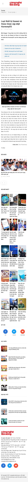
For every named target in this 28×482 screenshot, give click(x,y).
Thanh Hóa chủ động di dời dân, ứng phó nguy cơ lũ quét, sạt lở (22, 211)
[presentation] (2, 182)
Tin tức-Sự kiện (11, 12)
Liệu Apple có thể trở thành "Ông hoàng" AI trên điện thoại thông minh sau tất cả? (5, 316)
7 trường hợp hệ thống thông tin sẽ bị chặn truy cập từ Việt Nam (5, 235)
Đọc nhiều (4, 341)
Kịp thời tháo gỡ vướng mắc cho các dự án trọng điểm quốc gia (13, 173)
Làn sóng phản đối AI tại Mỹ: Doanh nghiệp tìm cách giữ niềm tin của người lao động (13, 212)
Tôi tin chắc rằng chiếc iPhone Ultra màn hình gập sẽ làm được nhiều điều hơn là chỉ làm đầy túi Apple (13, 290)
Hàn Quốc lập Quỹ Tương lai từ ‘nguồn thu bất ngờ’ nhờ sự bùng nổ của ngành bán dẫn (13, 316)
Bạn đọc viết (4, 394)
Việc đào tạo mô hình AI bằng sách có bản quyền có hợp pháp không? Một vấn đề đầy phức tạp (21, 290)
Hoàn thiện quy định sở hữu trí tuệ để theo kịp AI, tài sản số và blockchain (5, 262)
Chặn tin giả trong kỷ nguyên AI (21, 233)
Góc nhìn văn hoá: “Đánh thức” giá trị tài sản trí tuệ (5, 210)
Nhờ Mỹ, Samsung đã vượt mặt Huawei (13, 51)
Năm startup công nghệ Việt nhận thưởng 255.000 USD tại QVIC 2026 (13, 262)
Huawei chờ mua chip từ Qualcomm (13, 48)
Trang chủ (3, 12)
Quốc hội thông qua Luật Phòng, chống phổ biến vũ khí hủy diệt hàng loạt (22, 316)
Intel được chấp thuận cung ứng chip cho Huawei (16, 45)
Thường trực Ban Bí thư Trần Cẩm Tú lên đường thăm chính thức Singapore (22, 263)
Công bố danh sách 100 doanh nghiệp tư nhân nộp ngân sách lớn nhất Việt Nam (5, 288)
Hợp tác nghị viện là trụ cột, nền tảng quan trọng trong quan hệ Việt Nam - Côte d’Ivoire (13, 237)
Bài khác (4, 154)
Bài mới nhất (5, 189)
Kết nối (3, 325)
